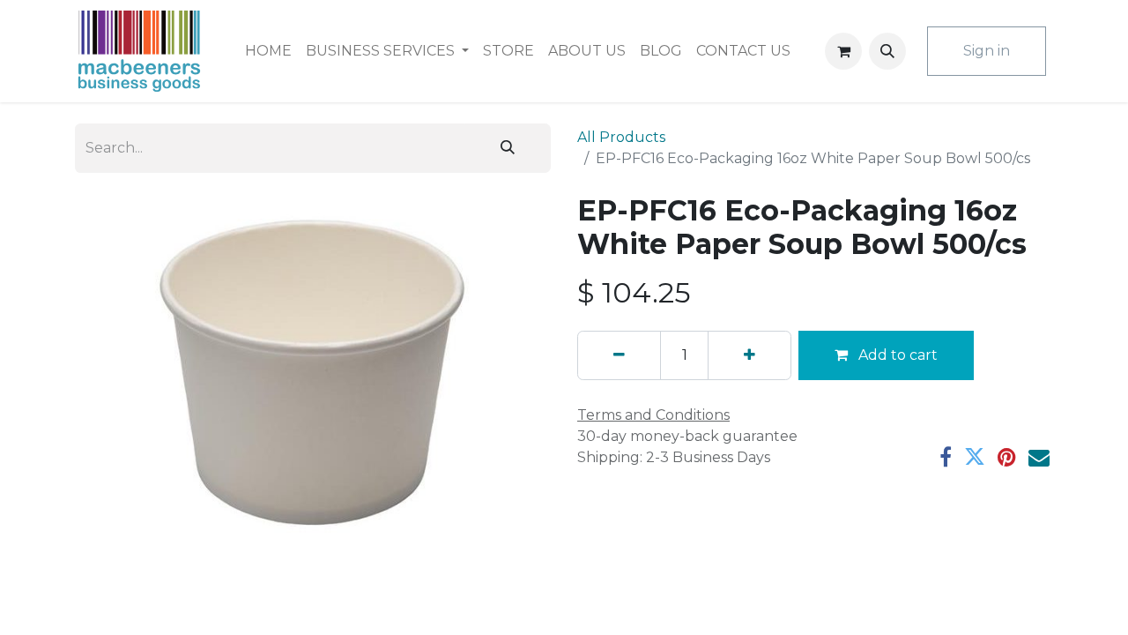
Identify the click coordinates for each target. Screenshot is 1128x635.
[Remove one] (619, 355)
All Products (621, 137)
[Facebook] (945, 456)
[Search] (507, 148)
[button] (887, 51)
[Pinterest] (1007, 456)
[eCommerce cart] (843, 51)
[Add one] (749, 355)
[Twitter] (974, 456)
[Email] (1039, 456)
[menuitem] (268, 51)
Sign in (986, 50)
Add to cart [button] (896, 355)
